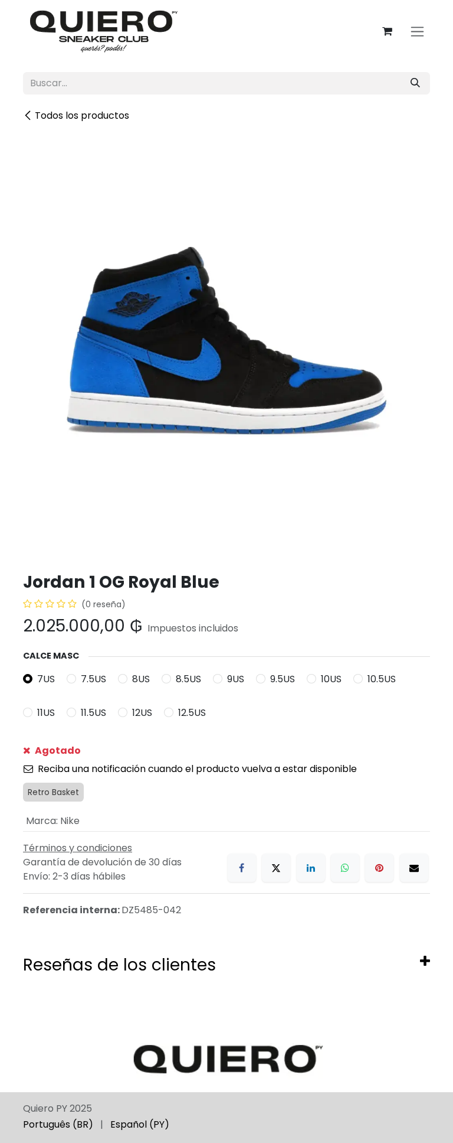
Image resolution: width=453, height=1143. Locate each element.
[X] (276, 868)
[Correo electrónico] (414, 868)
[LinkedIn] (311, 868)
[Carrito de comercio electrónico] (387, 31)
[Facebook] (242, 868)
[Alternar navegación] (417, 31)
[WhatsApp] (345, 868)
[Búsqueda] (415, 83)
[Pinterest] (379, 868)
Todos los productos (82, 115)
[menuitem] (58, 1125)
